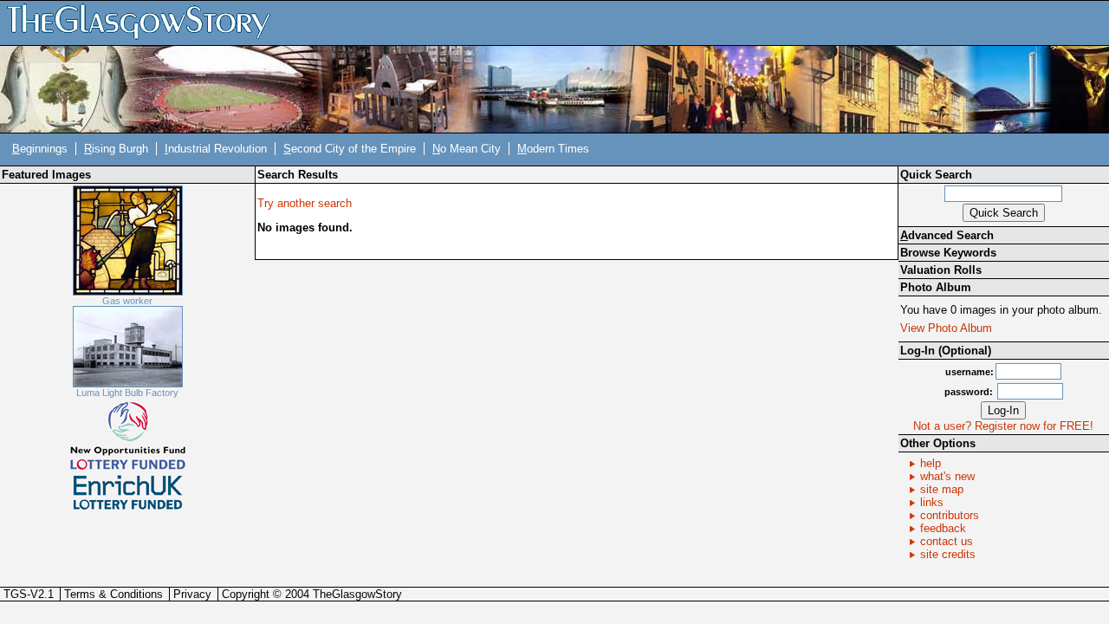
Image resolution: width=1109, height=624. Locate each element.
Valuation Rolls (941, 269)
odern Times (553, 148)
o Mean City (466, 148)
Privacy (192, 594)
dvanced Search (947, 235)
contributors (949, 515)
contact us (946, 541)
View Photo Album (946, 328)
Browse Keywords (948, 252)
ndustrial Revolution (216, 148)
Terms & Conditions (113, 594)
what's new (947, 476)
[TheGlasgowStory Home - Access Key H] (144, 22)
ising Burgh (116, 148)
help (930, 463)
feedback (943, 528)
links (932, 502)
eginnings (40, 148)
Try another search (304, 203)
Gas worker (127, 301)
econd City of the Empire (349, 148)
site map (941, 489)
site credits (948, 554)
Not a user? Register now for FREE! (1003, 425)
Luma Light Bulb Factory (127, 392)
